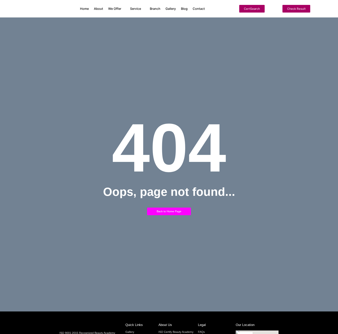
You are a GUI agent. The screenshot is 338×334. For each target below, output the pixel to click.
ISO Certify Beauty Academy (175, 331)
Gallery (129, 331)
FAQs (201, 331)
